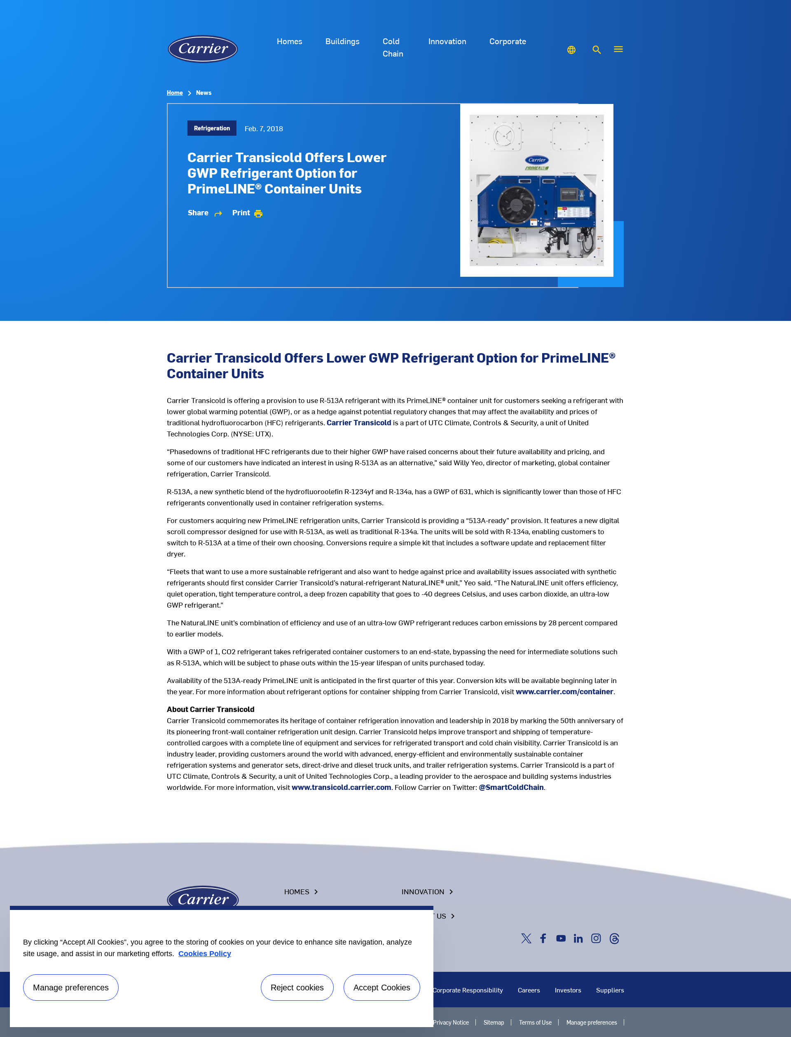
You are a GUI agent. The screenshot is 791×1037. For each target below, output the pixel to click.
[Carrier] (203, 898)
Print (247, 212)
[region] (221, 966)
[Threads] (614, 937)
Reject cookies (297, 987)
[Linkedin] (580, 937)
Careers (529, 989)
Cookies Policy (204, 954)
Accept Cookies (381, 987)
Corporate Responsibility (468, 989)
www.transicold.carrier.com (341, 787)
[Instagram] (597, 937)
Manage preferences (591, 1022)
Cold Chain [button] (393, 47)
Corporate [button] (507, 40)
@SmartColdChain (511, 787)
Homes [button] (289, 40)
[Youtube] (562, 937)
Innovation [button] (447, 40)
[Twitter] (527, 937)
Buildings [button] (342, 40)
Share (205, 212)
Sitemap (494, 1022)
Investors (568, 989)
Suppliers (610, 989)
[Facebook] (545, 937)
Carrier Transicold (359, 422)
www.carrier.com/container (564, 691)
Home (175, 93)
